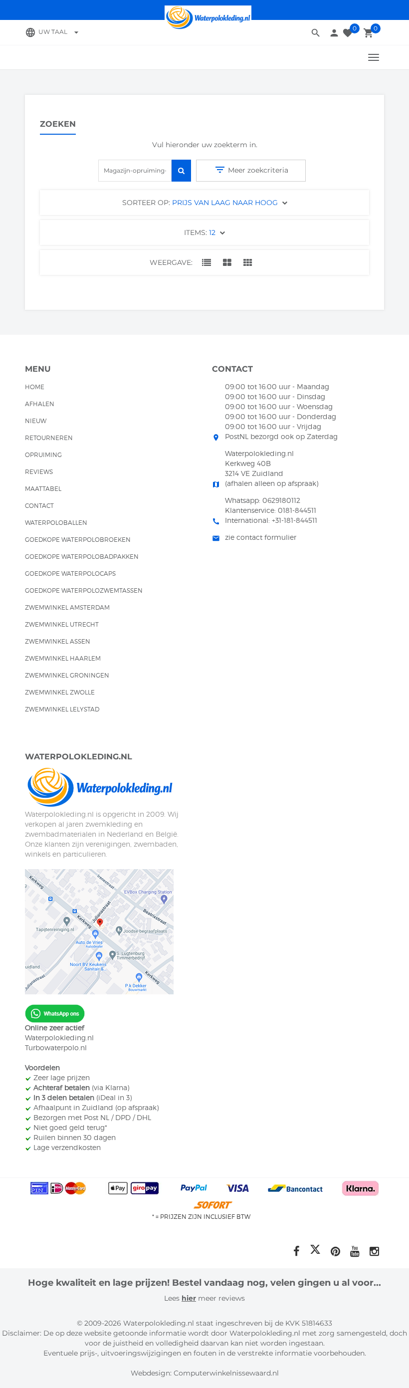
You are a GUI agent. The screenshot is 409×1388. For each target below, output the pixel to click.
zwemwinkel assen (57, 641)
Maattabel (43, 488)
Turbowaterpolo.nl (56, 1047)
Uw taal (59, 31)
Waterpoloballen (56, 522)
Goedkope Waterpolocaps (70, 573)
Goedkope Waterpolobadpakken (82, 556)
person (334, 32)
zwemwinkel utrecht (62, 624)
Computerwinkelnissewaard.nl (226, 1373)
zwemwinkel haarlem (63, 658)
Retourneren (49, 438)
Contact (39, 505)
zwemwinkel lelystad (62, 709)
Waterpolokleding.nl (59, 1037)
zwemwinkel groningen (67, 675)
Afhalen (39, 404)
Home (34, 387)
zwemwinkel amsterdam (67, 607)
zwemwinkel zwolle (60, 692)
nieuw (35, 421)
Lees (173, 1298)
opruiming (43, 455)
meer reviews (220, 1298)
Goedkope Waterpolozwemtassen (84, 590)
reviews (39, 471)
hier (189, 1298)
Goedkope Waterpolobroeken (78, 539)
